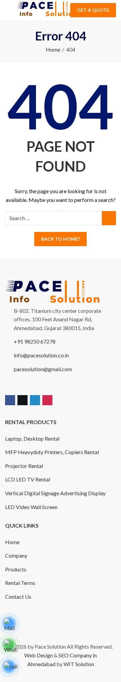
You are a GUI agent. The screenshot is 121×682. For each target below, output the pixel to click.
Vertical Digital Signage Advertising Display (55, 493)
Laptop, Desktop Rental (32, 438)
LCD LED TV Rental (27, 479)
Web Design (38, 655)
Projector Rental (24, 466)
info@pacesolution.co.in (41, 355)
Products (15, 569)
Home (53, 49)
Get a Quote (93, 10)
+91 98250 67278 (34, 341)
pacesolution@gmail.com (43, 369)
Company (16, 555)
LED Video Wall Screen (31, 507)
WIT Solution (79, 664)
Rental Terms (20, 583)
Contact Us (18, 596)
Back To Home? (60, 239)
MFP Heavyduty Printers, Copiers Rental (52, 452)
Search (109, 218)
